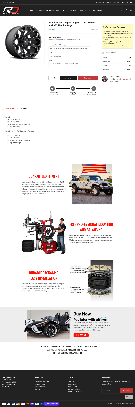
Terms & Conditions (42, 382)
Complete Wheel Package (57, 45)
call (120, 79)
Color (50, 52)
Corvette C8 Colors (75, 391)
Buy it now (87, 78)
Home (31, 10)
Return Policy (40, 387)
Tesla (65, 10)
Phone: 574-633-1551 (8, 2)
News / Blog (72, 387)
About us (71, 382)
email (129, 79)
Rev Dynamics (117, 403)
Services (82, 10)
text (123, 79)
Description (9, 109)
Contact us (72, 384)
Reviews (92, 10)
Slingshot (38, 10)
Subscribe (126, 391)
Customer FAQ (100, 2)
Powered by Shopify (127, 403)
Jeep (57, 10)
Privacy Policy (40, 384)
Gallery (73, 10)
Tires (50, 60)
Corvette (49, 10)
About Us (108, 2)
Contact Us (116, 2)
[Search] (122, 10)
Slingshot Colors (74, 389)
